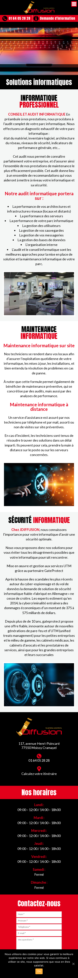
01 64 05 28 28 (19, 18)
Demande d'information (57, 18)
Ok (39, 971)
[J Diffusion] (39, 7)
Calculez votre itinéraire (39, 774)
